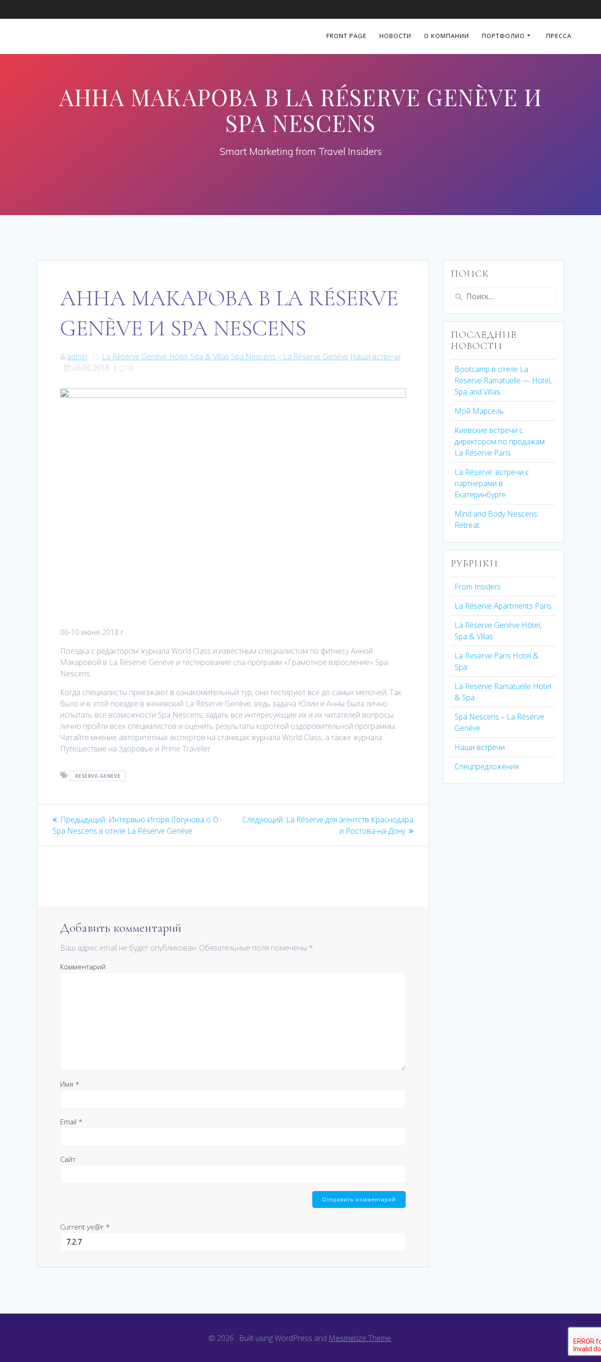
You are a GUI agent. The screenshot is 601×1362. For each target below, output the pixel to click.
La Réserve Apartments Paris (503, 606)
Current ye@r (85, 1226)
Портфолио (503, 36)
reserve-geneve (98, 776)
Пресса (558, 36)
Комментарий (83, 966)
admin (77, 356)
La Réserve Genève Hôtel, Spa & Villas (165, 356)
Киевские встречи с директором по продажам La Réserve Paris (500, 441)
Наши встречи (375, 356)
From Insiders (478, 586)
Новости (395, 36)
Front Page (346, 36)
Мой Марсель (479, 411)
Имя (69, 1084)
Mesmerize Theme (360, 1338)
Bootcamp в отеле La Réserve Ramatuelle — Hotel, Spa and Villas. (503, 380)
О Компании (446, 36)
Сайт (68, 1159)
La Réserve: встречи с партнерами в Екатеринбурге (492, 483)
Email (71, 1121)
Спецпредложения (487, 766)
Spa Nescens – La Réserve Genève (289, 356)
